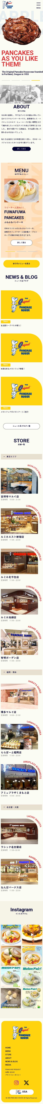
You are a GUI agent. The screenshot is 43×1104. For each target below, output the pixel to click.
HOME (8, 1048)
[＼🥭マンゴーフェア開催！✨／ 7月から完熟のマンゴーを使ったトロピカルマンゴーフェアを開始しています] (32, 956)
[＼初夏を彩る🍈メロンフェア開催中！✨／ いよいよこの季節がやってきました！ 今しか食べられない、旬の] (32, 977)
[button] (10, 251)
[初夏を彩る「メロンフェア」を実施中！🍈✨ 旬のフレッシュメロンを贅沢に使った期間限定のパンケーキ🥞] (32, 998)
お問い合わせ (10, 1072)
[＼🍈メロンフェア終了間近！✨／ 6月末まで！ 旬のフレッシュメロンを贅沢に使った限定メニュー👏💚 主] (11, 977)
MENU (8, 1051)
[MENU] (38, 4)
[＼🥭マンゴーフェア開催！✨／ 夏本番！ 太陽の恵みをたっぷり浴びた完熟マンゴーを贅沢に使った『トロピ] (11, 956)
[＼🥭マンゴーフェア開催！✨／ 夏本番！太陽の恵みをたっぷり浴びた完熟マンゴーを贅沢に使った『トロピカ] (32, 935)
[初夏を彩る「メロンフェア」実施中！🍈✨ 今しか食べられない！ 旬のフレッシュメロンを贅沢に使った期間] (11, 998)
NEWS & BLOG (11, 1061)
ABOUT (8, 1058)
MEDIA (8, 1065)
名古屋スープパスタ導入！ (11, 325)
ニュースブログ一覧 (21, 425)
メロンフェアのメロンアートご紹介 (14, 411)
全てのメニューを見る (21, 263)
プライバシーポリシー (13, 1075)
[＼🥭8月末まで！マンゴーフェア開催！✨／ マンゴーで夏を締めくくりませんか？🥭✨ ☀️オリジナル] (11, 935)
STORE (8, 1055)
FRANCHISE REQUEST (13, 1069)
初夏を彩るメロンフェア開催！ (13, 368)
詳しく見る (21, 148)
